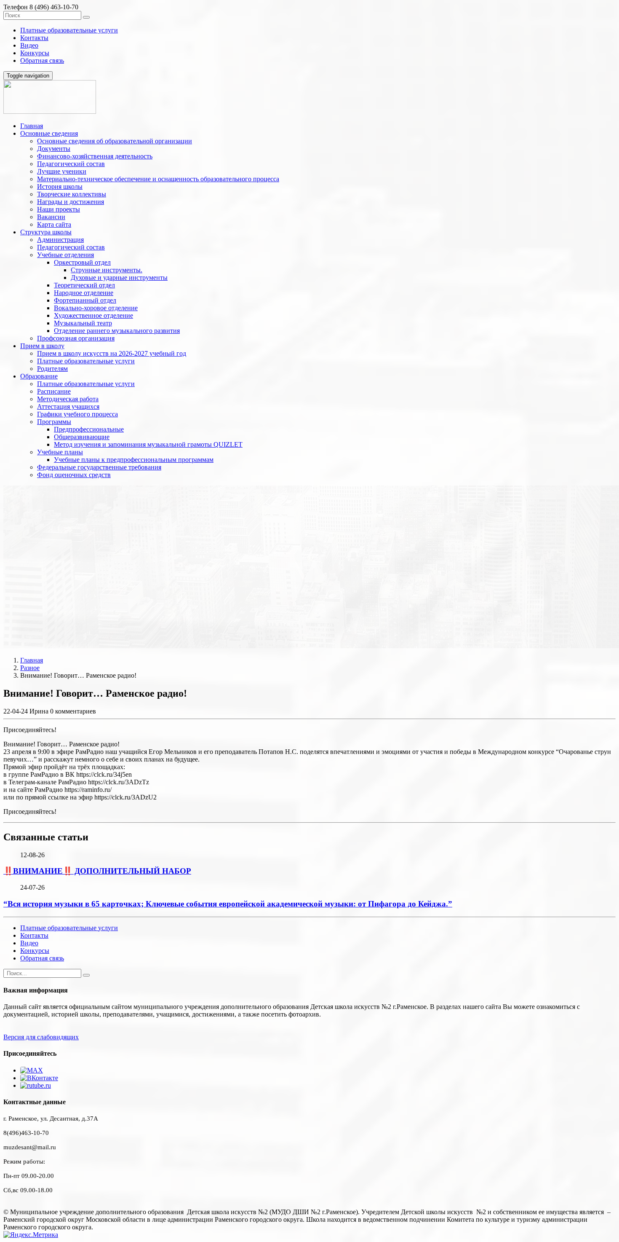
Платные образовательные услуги (69, 30)
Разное (30, 667)
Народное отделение (83, 292)
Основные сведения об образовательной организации (114, 141)
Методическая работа (68, 398)
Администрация (60, 239)
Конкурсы (34, 52)
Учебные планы (60, 452)
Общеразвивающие (81, 436)
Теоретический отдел (84, 285)
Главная (31, 125)
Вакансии (51, 216)
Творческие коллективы (71, 194)
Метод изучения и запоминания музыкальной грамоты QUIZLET (148, 444)
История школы (60, 186)
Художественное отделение (93, 315)
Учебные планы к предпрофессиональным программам (133, 459)
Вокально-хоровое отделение (96, 307)
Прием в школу (42, 345)
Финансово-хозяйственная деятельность (94, 156)
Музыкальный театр (83, 323)
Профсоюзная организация (76, 338)
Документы (53, 148)
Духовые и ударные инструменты (119, 277)
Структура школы (46, 232)
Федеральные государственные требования (99, 467)
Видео (29, 45)
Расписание (54, 391)
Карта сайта (54, 224)
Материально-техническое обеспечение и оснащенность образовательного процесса (158, 178)
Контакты (34, 37)
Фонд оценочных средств (74, 474)
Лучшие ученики (61, 171)
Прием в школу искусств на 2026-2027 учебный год (111, 353)
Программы (54, 421)
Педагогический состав (71, 163)
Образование (39, 376)
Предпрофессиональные (89, 429)
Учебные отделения (65, 254)
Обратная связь (42, 60)
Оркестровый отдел (82, 262)
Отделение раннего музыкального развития (117, 330)
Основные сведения (49, 133)
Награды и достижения (70, 201)
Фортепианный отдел (85, 300)
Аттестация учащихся (68, 406)
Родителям (52, 368)
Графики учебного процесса (77, 414)
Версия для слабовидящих (41, 1037)
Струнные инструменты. (106, 270)
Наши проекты (58, 209)
